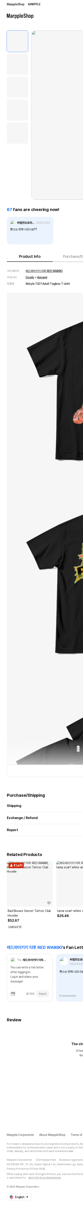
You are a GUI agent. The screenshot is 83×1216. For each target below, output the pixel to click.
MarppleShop (15, 4)
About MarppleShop (52, 1135)
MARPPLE (34, 4)
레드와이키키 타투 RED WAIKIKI (44, 271)
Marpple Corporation (20, 1135)
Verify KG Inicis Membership (44, 1177)
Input (43, 993)
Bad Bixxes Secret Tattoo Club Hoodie (29, 913)
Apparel (42, 277)
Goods (30, 277)
